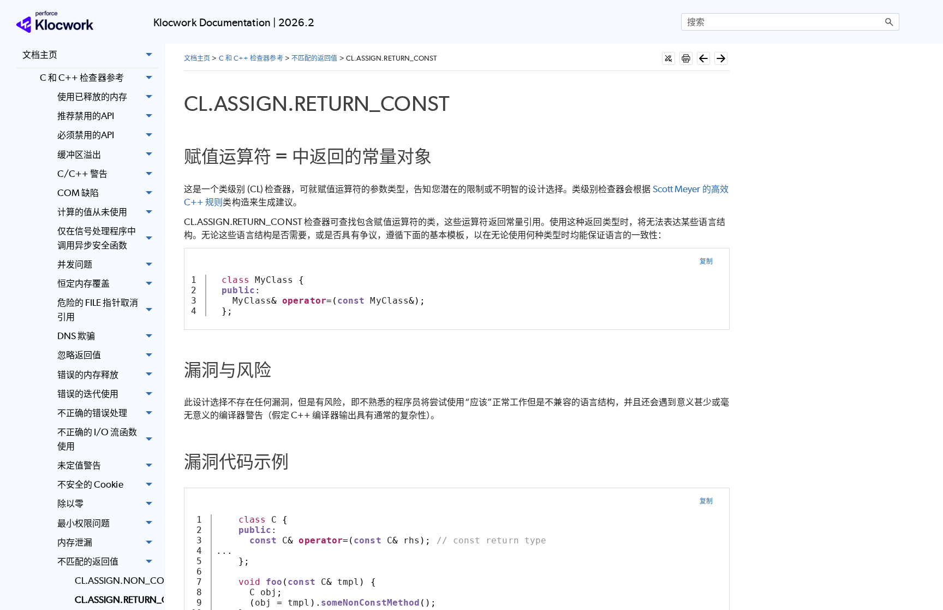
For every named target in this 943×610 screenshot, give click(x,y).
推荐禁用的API (86, 115)
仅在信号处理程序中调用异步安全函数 (96, 238)
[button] (889, 22)
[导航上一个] (703, 58)
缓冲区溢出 (79, 154)
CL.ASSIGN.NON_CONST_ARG (116, 580)
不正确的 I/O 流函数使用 (97, 439)
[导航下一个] (720, 58)
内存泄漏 (74, 542)
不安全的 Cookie (90, 484)
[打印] (686, 58)
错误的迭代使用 (88, 393)
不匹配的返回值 (88, 561)
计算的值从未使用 (92, 211)
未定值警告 (79, 465)
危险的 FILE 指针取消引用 (97, 309)
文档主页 (39, 54)
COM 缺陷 (78, 192)
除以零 (70, 503)
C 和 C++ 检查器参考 (82, 77)
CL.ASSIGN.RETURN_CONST (116, 599)
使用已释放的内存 (92, 96)
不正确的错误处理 (92, 412)
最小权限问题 (83, 523)
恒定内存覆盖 (83, 283)
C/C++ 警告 (82, 173)
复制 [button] (706, 261)
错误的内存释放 (88, 374)
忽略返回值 (79, 355)
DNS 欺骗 (76, 335)
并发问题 (74, 264)
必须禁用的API (86, 134)
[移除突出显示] (668, 58)
